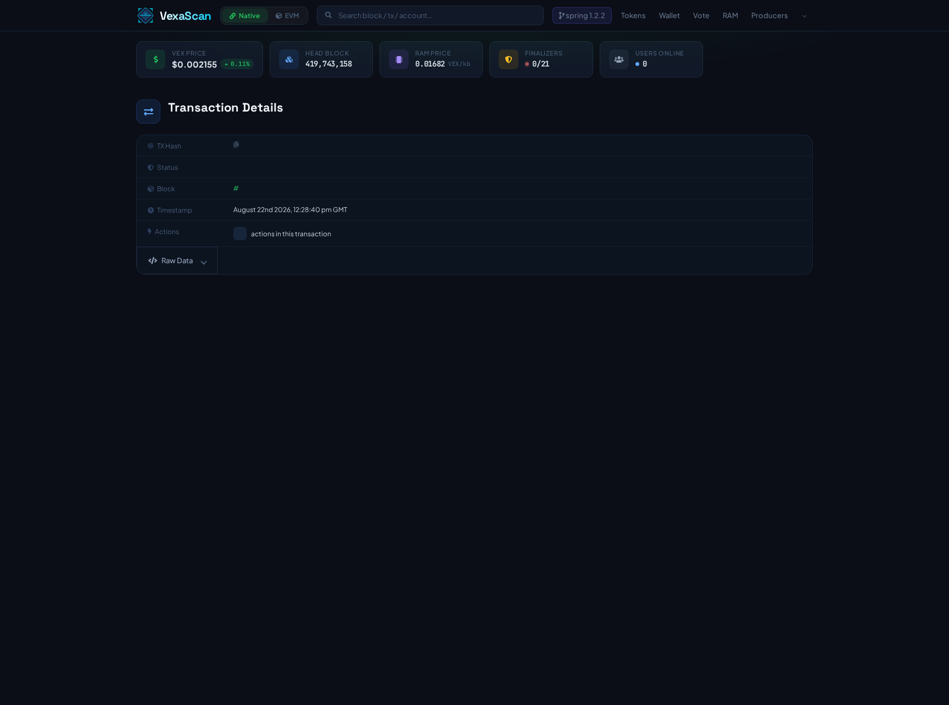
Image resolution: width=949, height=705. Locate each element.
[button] (177, 260)
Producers (769, 15)
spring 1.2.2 (585, 15)
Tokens (633, 15)
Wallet (669, 15)
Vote (701, 15)
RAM (730, 15)
